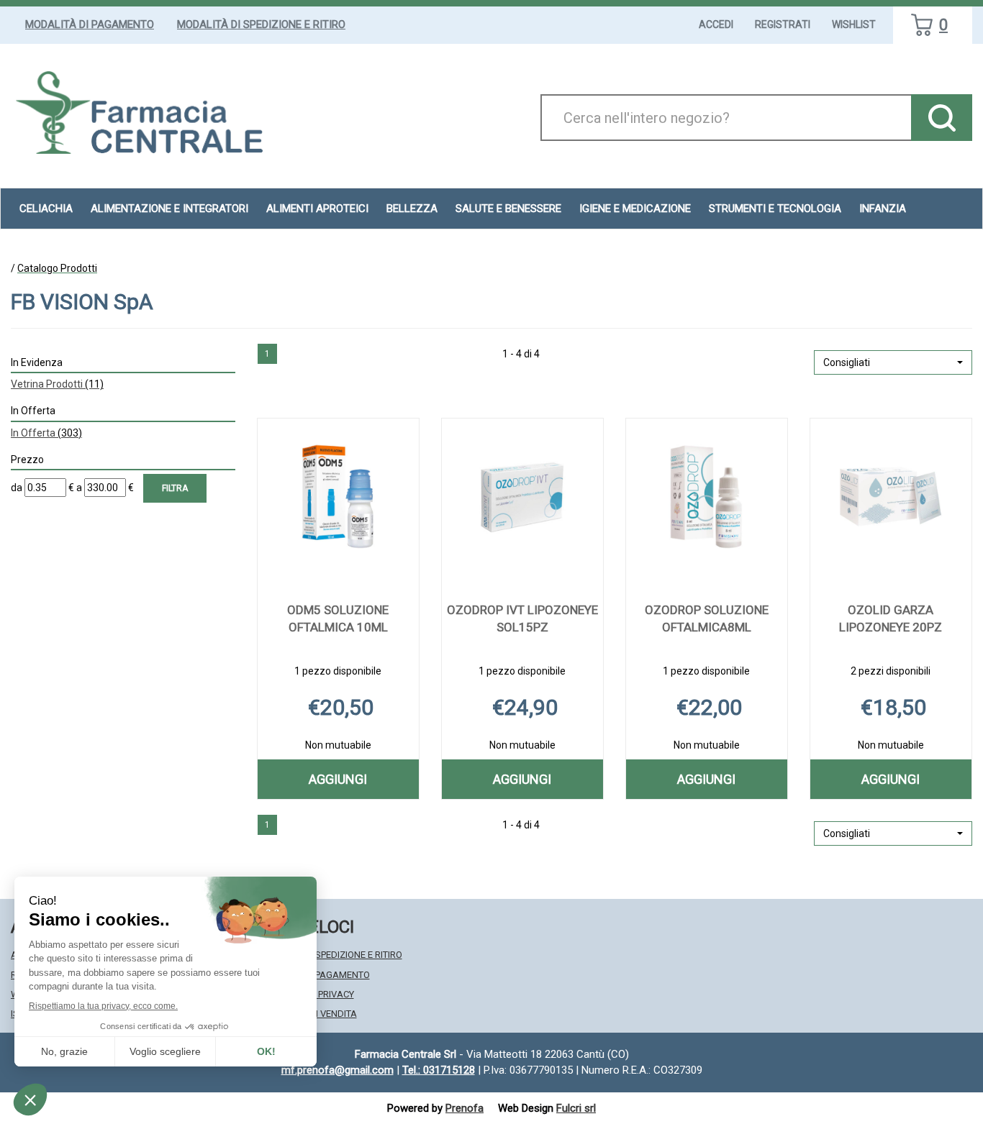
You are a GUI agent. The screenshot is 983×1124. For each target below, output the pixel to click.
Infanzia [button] (882, 208)
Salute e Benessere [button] (508, 208)
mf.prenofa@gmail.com (337, 1070)
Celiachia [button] (46, 208)
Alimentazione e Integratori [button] (169, 208)
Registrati (782, 24)
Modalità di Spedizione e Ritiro (261, 24)
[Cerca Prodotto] (941, 117)
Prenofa (464, 1108)
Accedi (716, 24)
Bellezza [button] (412, 208)
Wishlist (854, 24)
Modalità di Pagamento (89, 24)
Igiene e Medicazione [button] (635, 208)
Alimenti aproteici (317, 208)
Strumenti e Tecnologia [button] (775, 208)
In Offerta (46, 433)
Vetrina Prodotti (57, 384)
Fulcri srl (576, 1108)
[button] (893, 362)
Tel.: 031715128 (438, 1070)
